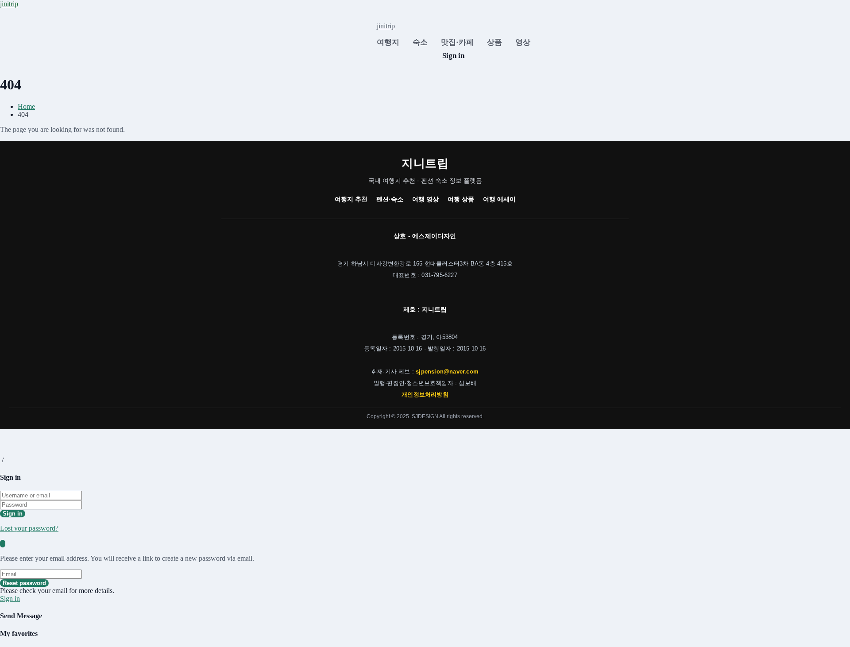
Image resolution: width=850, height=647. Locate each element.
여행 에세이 (499, 199)
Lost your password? (29, 528)
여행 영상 (425, 199)
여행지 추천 (351, 199)
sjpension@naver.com (447, 371)
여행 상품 (461, 199)
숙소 (420, 42)
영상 (522, 42)
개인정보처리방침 (425, 394)
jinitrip (9, 4)
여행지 (388, 42)
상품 (494, 42)
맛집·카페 (457, 42)
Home (26, 106)
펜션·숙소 (389, 199)
